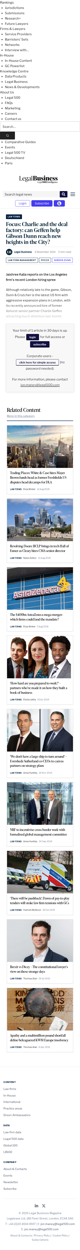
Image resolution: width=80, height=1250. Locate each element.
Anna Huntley (30, 772)
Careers (11, 113)
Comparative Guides (20, 142)
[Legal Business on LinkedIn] (36, 1206)
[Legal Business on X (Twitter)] (44, 1206)
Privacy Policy (42, 1235)
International (11, 1102)
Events (10, 147)
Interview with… (17, 50)
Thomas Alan (30, 978)
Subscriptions (40, 1239)
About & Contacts (15, 1169)
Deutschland (14, 158)
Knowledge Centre (14, 71)
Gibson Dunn (62, 260)
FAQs (9, 103)
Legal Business (16, 82)
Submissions (15, 13)
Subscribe (42, 203)
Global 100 (10, 1145)
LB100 (7, 1152)
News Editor (29, 557)
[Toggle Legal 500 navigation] (59, 203)
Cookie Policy (61, 1235)
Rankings (7, 2)
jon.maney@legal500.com (40, 385)
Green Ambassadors (17, 1115)
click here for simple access (37, 362)
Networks (12, 45)
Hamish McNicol (32, 909)
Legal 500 (12, 98)
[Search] (7, 135)
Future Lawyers (16, 24)
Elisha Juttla (29, 699)
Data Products (15, 76)
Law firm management (22, 260)
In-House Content (18, 61)
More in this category (21, 416)
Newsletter (10, 1182)
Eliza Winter (29, 489)
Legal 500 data (13, 1138)
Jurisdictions (14, 8)
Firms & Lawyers (12, 29)
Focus (45, 260)
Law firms (14, 216)
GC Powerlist (15, 66)
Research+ (13, 18)
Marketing (12, 108)
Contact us (13, 119)
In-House (7, 55)
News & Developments (22, 87)
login (32, 337)
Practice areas (12, 1108)
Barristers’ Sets (16, 39)
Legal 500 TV (15, 153)
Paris (9, 163)
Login (22, 203)
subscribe (39, 344)
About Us (7, 92)
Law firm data (12, 1132)
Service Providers (18, 34)
